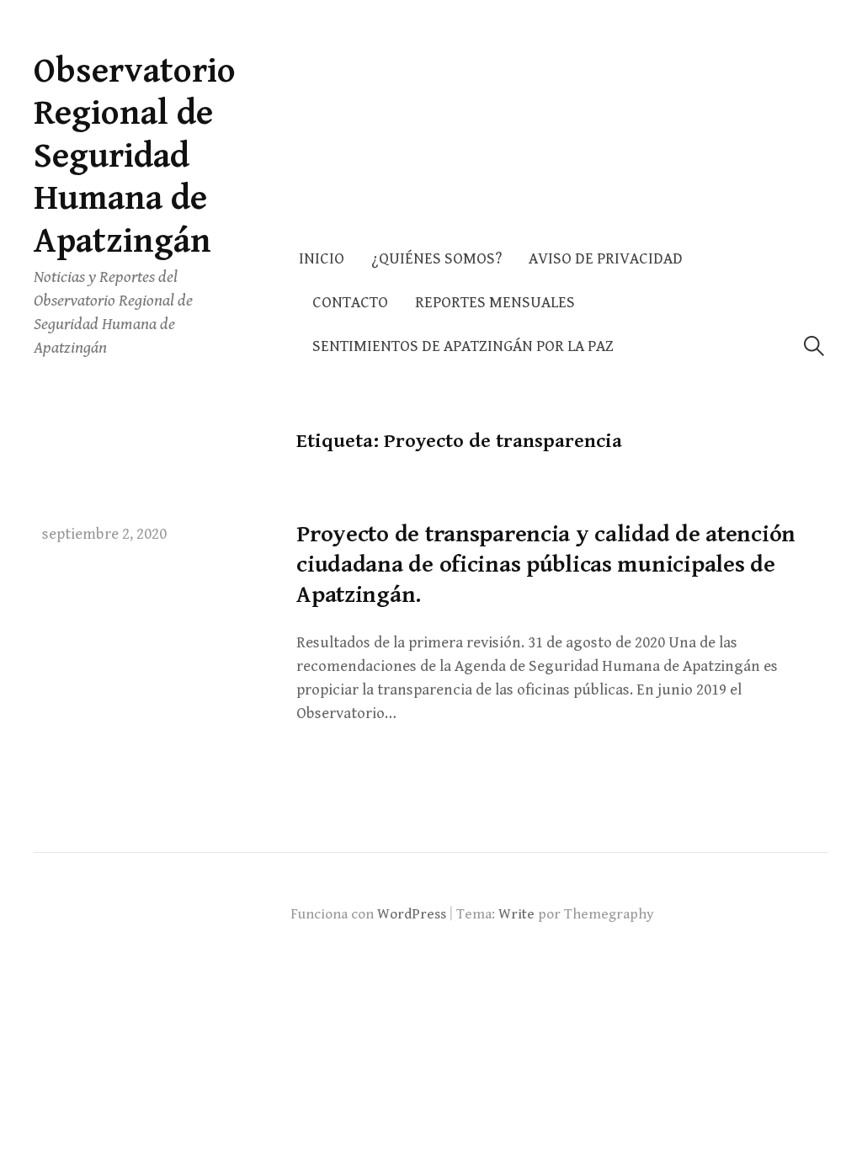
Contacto (350, 302)
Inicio (321, 259)
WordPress (411, 914)
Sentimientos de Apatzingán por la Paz (463, 346)
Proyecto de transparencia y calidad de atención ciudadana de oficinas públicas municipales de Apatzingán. (545, 565)
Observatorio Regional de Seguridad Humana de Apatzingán (135, 156)
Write (516, 914)
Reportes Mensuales (495, 302)
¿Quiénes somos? (436, 259)
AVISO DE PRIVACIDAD (606, 259)
